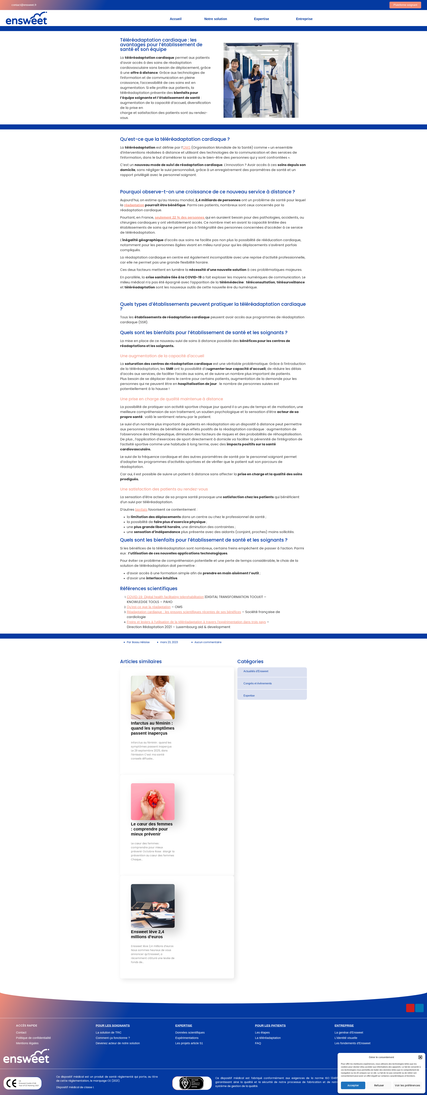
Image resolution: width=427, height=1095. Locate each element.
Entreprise (304, 19)
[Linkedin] (419, 1008)
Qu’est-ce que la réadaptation (149, 607)
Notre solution (215, 19)
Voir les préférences (407, 1085)
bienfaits (141, 509)
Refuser (379, 1085)
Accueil (176, 19)
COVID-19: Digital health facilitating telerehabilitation (165, 597)
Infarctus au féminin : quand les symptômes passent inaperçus (152, 728)
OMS (186, 147)
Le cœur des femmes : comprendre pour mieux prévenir (152, 829)
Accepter (353, 1085)
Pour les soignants (113, 1025)
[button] (420, 1057)
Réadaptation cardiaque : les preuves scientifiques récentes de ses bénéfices (184, 612)
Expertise (261, 19)
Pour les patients (270, 1025)
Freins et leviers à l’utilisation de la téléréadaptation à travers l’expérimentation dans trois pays (196, 622)
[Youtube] (410, 1008)
